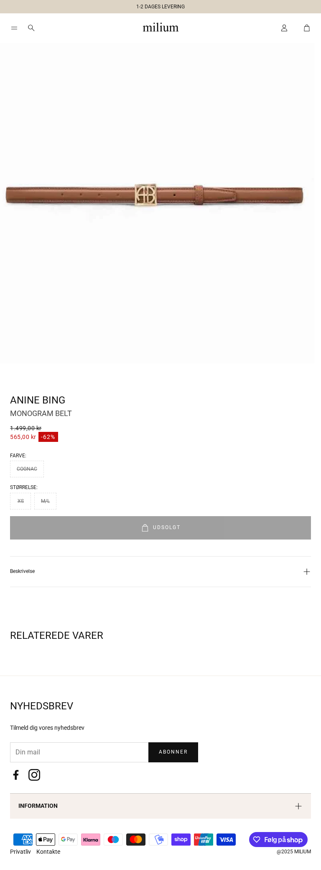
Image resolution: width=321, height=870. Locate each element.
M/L (45, 501)
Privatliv (21, 851)
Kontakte (48, 851)
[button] (157, 5)
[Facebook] (16, 775)
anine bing (37, 400)
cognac (27, 469)
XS (21, 501)
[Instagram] (34, 775)
